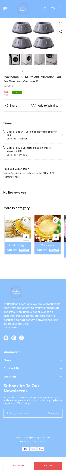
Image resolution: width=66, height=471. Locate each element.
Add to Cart (18, 465)
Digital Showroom (38, 441)
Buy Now (48, 465)
